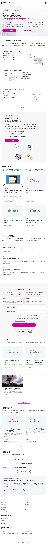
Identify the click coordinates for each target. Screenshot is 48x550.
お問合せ (3, 523)
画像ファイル (12, 201)
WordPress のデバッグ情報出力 (35, 429)
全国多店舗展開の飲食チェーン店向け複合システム (35, 221)
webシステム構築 (30, 201)
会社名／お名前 (11, 311)
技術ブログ (27, 509)
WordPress (6, 201)
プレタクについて (5, 518)
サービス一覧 (4, 512)
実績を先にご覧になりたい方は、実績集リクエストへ (14, 493)
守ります (3, 509)
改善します (3, 507)
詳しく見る (11, 140)
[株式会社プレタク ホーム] (5, 3)
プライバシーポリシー (20, 321)
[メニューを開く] (46, 3)
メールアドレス (11, 307)
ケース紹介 (27, 504)
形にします (3, 504)
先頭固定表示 (6, 441)
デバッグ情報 (29, 441)
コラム (26, 507)
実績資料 (3, 520)
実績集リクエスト (9, 30)
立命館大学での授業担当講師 (12, 389)
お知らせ (27, 512)
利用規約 (19, 542)
